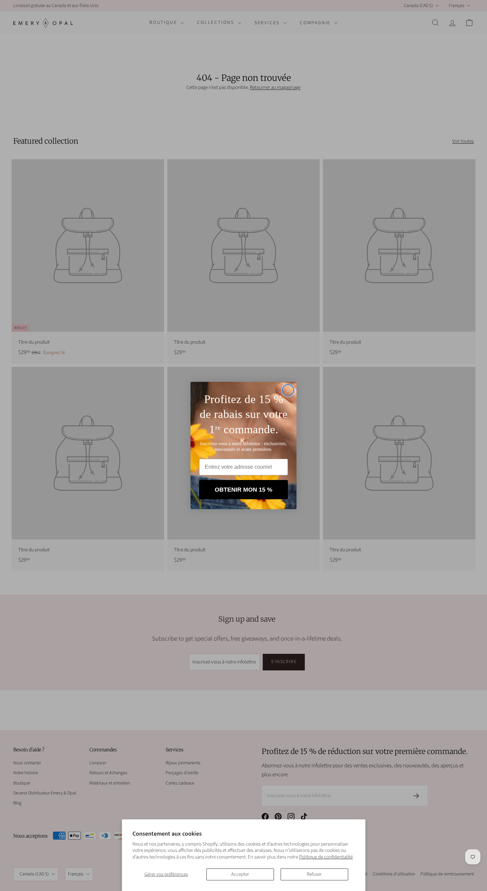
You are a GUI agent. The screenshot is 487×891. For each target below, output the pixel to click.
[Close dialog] (288, 390)
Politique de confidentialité (326, 857)
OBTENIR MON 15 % (243, 489)
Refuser (314, 874)
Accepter (240, 874)
